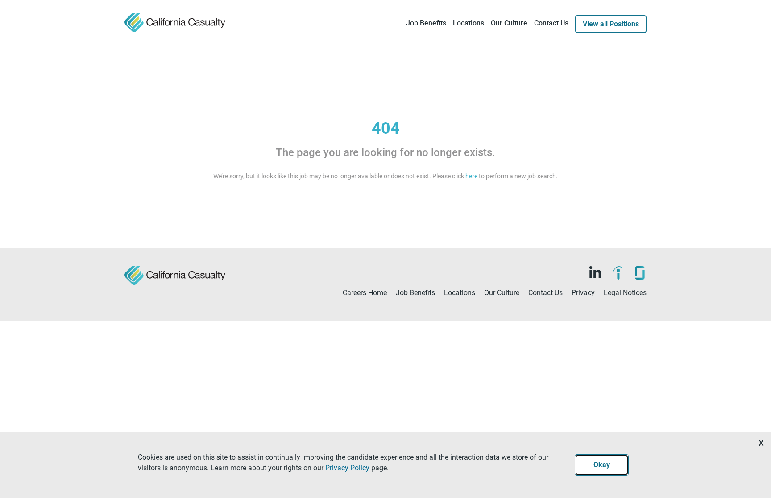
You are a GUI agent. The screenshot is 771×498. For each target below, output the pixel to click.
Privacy (583, 292)
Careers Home (365, 292)
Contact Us (551, 23)
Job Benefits (426, 23)
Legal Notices (625, 292)
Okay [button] (601, 465)
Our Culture (509, 23)
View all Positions (611, 24)
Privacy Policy (347, 468)
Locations (468, 23)
